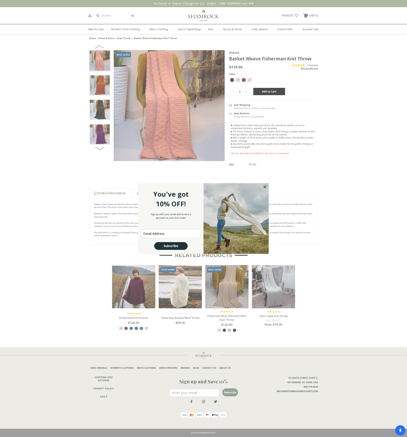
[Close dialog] (264, 187)
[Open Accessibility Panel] (400, 430)
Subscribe (171, 246)
